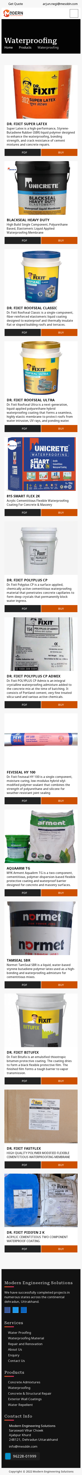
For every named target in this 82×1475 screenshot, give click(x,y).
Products (25, 47)
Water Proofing (19, 1332)
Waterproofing (18, 1387)
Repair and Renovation (25, 1344)
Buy (60, 152)
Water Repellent (20, 1404)
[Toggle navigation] (74, 13)
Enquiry (13, 1355)
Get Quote (15, 4)
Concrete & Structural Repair (29, 1393)
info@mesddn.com (23, 1446)
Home (8, 47)
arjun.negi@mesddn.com (60, 4)
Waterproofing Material (25, 1338)
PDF (24, 152)
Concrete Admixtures (23, 1382)
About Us (14, 1349)
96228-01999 (24, 1456)
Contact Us (16, 1360)
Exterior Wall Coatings (24, 1399)
